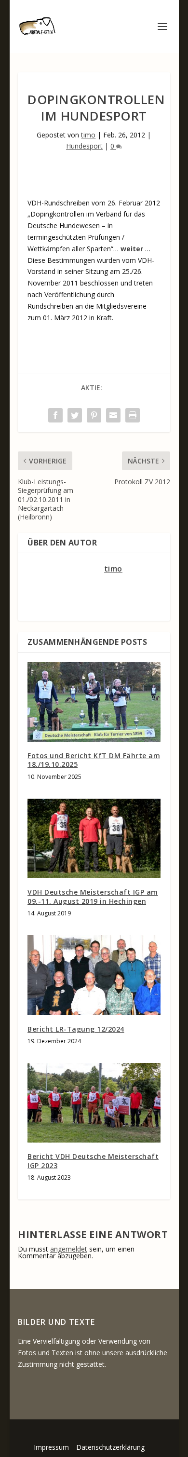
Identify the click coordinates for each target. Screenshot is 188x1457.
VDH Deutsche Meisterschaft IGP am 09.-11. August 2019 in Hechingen (92, 896)
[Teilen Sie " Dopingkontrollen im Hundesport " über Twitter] (74, 415)
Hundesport (84, 145)
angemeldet (68, 1248)
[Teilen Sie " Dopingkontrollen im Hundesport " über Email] (113, 415)
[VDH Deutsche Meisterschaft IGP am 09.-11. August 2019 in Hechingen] (94, 839)
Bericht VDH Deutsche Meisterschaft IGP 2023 (93, 1161)
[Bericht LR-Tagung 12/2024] (94, 975)
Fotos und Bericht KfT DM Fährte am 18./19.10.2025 (93, 760)
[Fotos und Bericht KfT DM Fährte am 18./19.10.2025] (94, 702)
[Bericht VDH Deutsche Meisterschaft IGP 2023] (94, 1103)
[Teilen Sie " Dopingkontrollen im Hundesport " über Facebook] (55, 415)
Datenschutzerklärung (110, 1447)
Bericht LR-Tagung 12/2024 (75, 1029)
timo (88, 134)
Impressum (51, 1447)
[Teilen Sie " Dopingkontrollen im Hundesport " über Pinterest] (94, 415)
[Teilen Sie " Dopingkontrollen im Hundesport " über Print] (132, 415)
